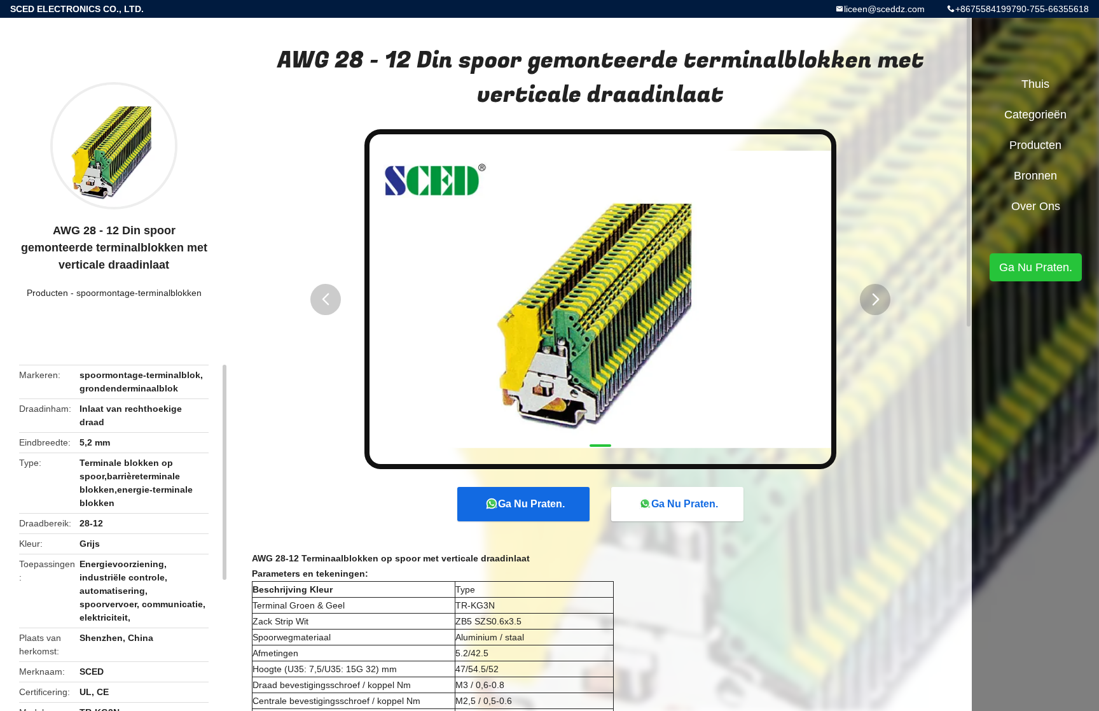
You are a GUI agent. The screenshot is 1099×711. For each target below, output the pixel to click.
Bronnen (1035, 175)
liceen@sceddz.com (884, 9)
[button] (325, 299)
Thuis (1035, 84)
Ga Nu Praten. (531, 503)
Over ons (1035, 206)
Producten (47, 293)
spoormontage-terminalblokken (139, 293)
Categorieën (1035, 114)
